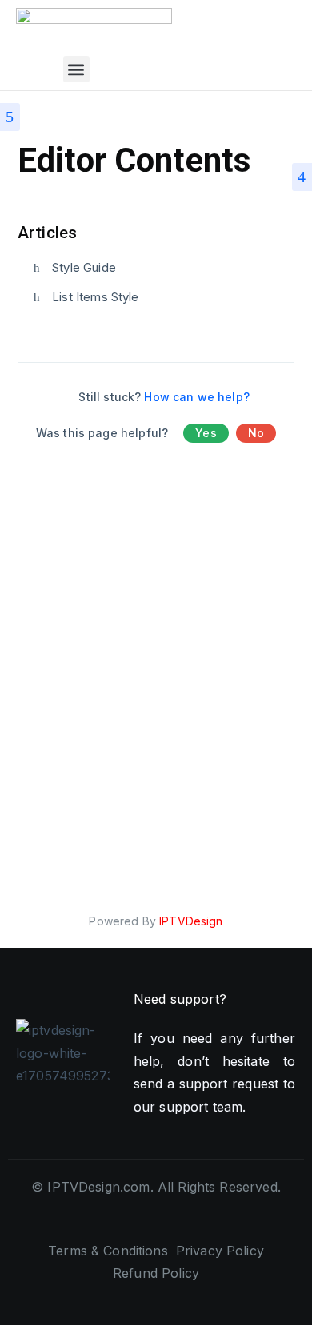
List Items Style (95, 296)
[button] (76, 69)
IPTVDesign (191, 921)
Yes (205, 433)
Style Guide (84, 267)
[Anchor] (85, 230)
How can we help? (196, 397)
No (256, 433)
